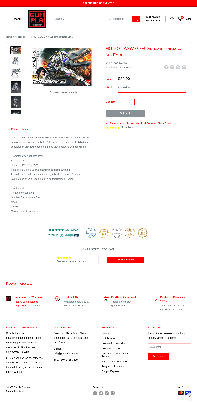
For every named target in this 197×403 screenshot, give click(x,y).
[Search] (136, 19)
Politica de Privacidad (113, 343)
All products (20, 37)
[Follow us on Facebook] (95, 393)
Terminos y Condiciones (115, 361)
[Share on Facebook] (166, 67)
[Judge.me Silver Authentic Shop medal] (117, 233)
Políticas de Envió (111, 348)
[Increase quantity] (138, 102)
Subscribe (158, 356)
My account (153, 20)
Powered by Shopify (16, 391)
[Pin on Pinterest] (172, 67)
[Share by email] (184, 67)
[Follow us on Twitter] (101, 393)
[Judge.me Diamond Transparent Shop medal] (91, 233)
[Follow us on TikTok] (113, 393)
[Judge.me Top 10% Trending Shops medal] (143, 233)
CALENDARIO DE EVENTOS (98, 3)
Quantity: (111, 102)
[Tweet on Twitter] (178, 67)
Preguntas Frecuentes (114, 366)
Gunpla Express (110, 371)
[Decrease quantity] (121, 102)
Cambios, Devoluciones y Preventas (116, 355)
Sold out (125, 113)
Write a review (125, 259)
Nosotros (106, 333)
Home (9, 37)
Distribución (108, 338)
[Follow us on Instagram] (107, 393)
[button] (113, 127)
